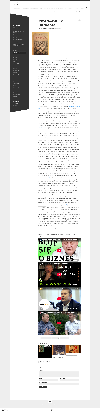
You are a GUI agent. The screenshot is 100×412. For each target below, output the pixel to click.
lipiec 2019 (16, 76)
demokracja (43, 338)
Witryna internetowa (43, 382)
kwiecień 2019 (16, 83)
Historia (72, 11)
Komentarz (41, 370)
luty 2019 (15, 85)
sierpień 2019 (16, 74)
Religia (67, 11)
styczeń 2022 (16, 59)
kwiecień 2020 (16, 63)
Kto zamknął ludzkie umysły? (58, 357)
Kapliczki (15, 105)
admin (52, 28)
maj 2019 (15, 81)
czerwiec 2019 (16, 79)
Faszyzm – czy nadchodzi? (19, 31)
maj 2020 (15, 61)
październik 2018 (17, 94)
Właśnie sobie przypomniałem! (19, 44)
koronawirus (48, 338)
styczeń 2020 (16, 70)
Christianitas (16, 103)
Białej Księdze (48, 177)
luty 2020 (15, 68)
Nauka (83, 11)
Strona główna (54, 11)
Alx (56, 406)
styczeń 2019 (16, 87)
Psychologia (77, 11)
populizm (61, 338)
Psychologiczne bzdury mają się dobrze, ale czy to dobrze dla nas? (44, 361)
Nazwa (40, 378)
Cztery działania (17, 27)
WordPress (49, 406)
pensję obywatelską (42, 127)
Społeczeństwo (61, 11)
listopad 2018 (16, 92)
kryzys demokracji (55, 338)
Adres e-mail (62, 378)
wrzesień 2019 (16, 72)
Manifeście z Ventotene (71, 177)
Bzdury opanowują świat (71, 354)
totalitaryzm (66, 338)
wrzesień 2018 (16, 96)
